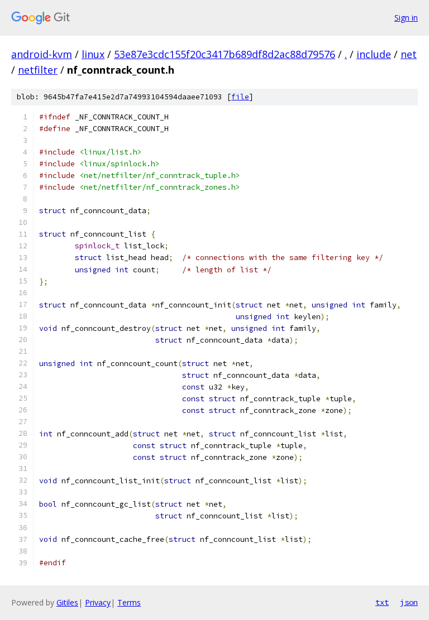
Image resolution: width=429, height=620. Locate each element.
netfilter (38, 69)
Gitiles (67, 602)
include (373, 54)
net (409, 54)
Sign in (406, 17)
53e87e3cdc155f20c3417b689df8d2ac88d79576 (224, 54)
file (240, 97)
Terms (129, 602)
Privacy (98, 602)
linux (93, 54)
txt (382, 602)
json (409, 602)
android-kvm (41, 54)
